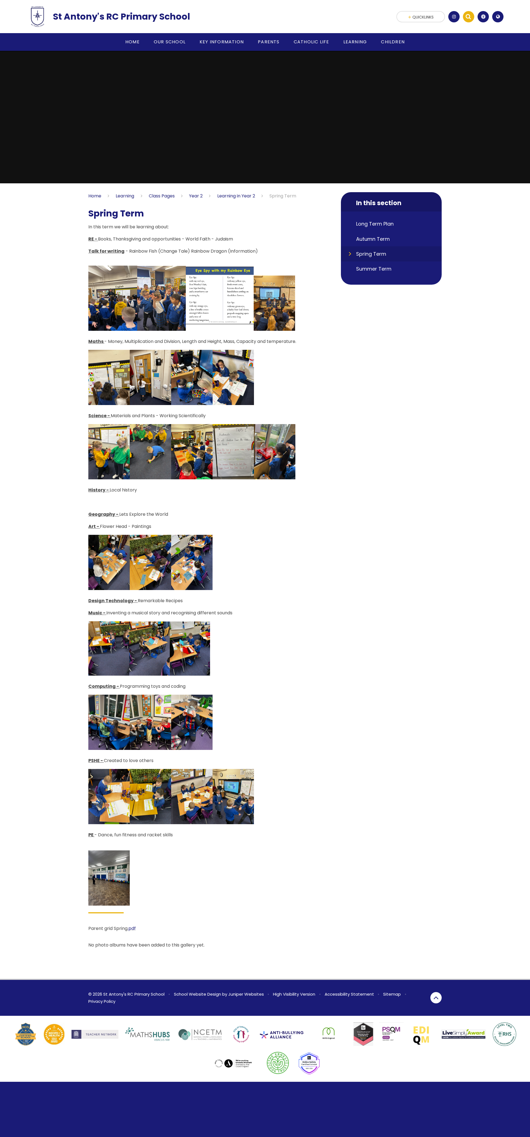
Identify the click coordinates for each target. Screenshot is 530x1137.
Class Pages (162, 196)
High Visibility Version (294, 994)
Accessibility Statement (349, 994)
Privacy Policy (101, 1001)
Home (94, 196)
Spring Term (282, 196)
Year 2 (196, 196)
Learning (125, 196)
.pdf (132, 928)
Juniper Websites (246, 994)
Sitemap (392, 994)
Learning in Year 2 (236, 196)
